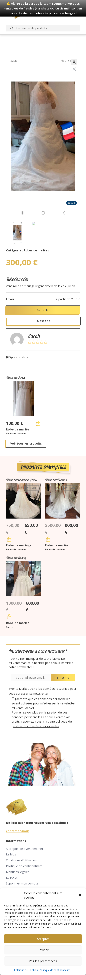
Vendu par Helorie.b (56, 480)
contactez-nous (17, 831)
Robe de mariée (17, 429)
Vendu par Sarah (15, 377)
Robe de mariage (18, 545)
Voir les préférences (43, 961)
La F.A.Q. (12, 877)
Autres (9, 626)
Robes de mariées (36, 250)
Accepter (43, 939)
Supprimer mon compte (22, 883)
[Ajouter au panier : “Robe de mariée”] (38, 423)
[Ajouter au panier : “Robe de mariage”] (9, 539)
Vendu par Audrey (16, 557)
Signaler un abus (18, 357)
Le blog (11, 854)
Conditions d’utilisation (21, 860)
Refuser (43, 950)
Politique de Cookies (26, 970)
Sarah (34, 336)
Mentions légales (17, 872)
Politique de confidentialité (55, 970)
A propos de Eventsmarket (24, 849)
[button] (80, 895)
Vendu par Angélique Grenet (21, 480)
